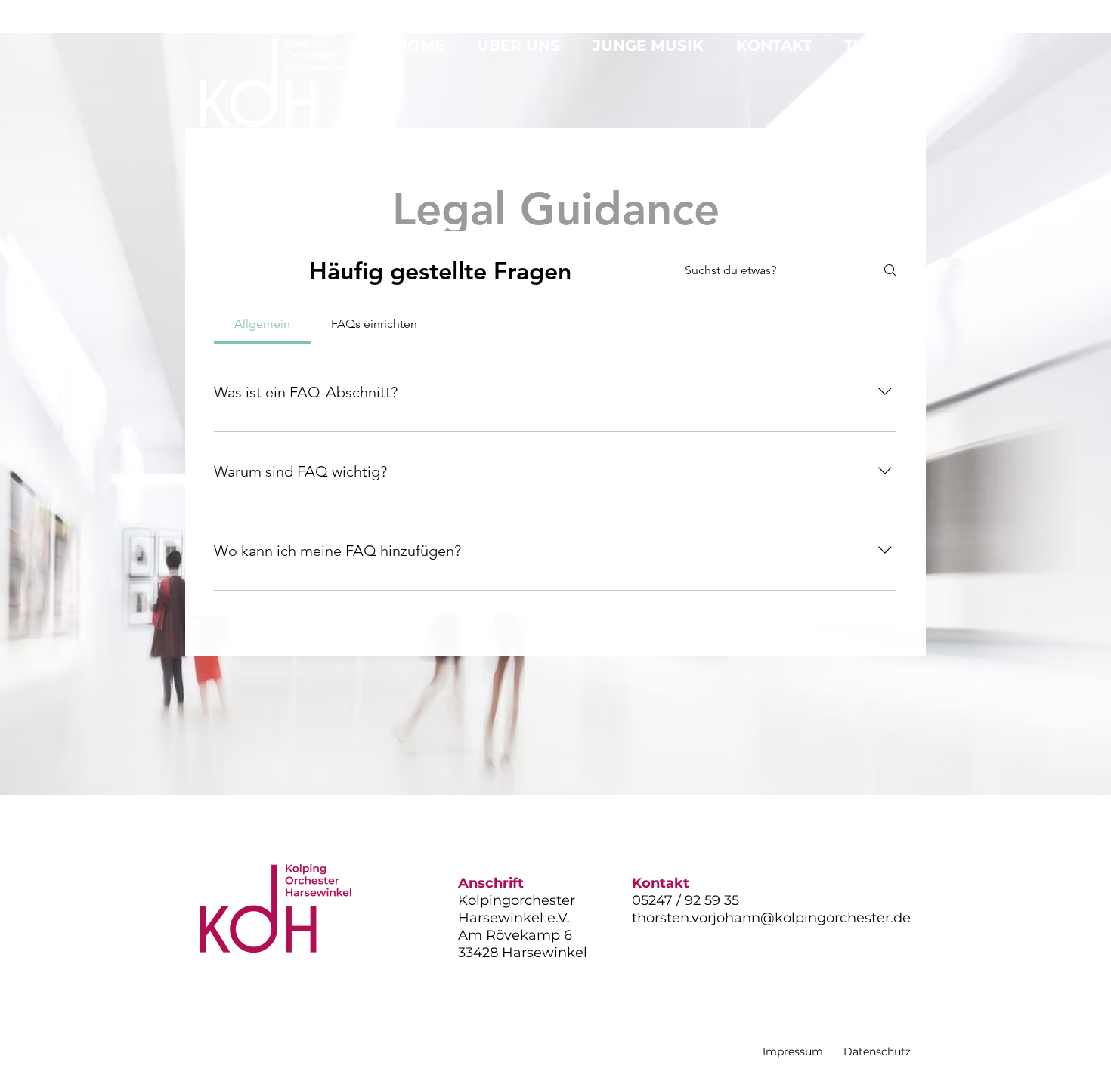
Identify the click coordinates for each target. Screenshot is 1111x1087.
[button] (523, 45)
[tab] (262, 324)
